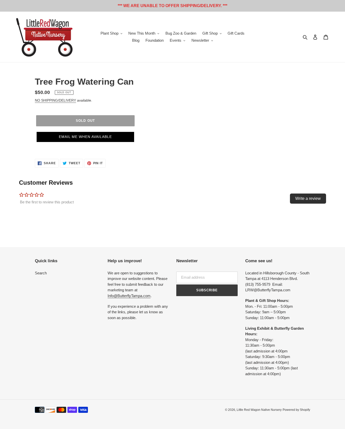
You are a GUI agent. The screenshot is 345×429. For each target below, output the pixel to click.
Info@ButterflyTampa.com (129, 296)
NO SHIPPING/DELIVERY (55, 100)
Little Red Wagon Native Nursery (259, 410)
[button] (85, 136)
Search (41, 273)
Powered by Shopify (296, 410)
